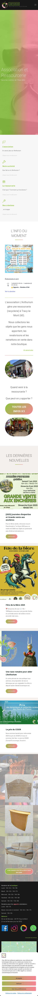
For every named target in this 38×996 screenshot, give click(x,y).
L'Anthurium (14, 4)
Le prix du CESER (13, 729)
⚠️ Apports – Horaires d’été (20, 287)
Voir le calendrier (10, 291)
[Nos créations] (19, 201)
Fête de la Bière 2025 (15, 605)
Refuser (19, 983)
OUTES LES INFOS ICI (19, 409)
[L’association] (19, 142)
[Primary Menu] (35, 5)
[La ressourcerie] (19, 181)
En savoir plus (28, 350)
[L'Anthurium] (4, 5)
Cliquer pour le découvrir (9, 155)
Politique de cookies (10, 993)
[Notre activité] (19, 161)
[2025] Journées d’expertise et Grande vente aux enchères (18, 517)
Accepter (19, 978)
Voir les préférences (19, 989)
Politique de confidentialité (24, 993)
